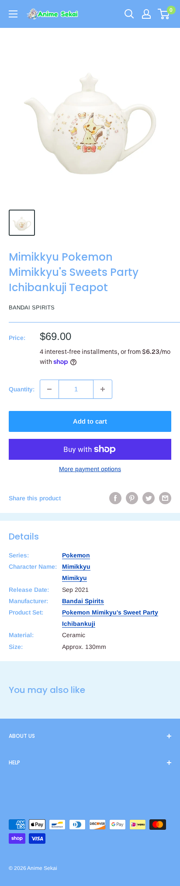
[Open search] (129, 14)
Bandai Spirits (32, 307)
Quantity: (22, 389)
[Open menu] (13, 13)
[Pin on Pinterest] (132, 498)
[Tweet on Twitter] (148, 498)
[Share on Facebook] (115, 498)
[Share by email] (165, 498)
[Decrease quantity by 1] (49, 389)
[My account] (146, 14)
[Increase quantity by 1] (102, 389)
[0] (164, 14)
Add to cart (90, 421)
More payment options (90, 468)
